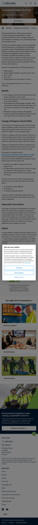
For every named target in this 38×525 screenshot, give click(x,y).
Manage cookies (19, 277)
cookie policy (28, 262)
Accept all (19, 268)
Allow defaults (19, 273)
